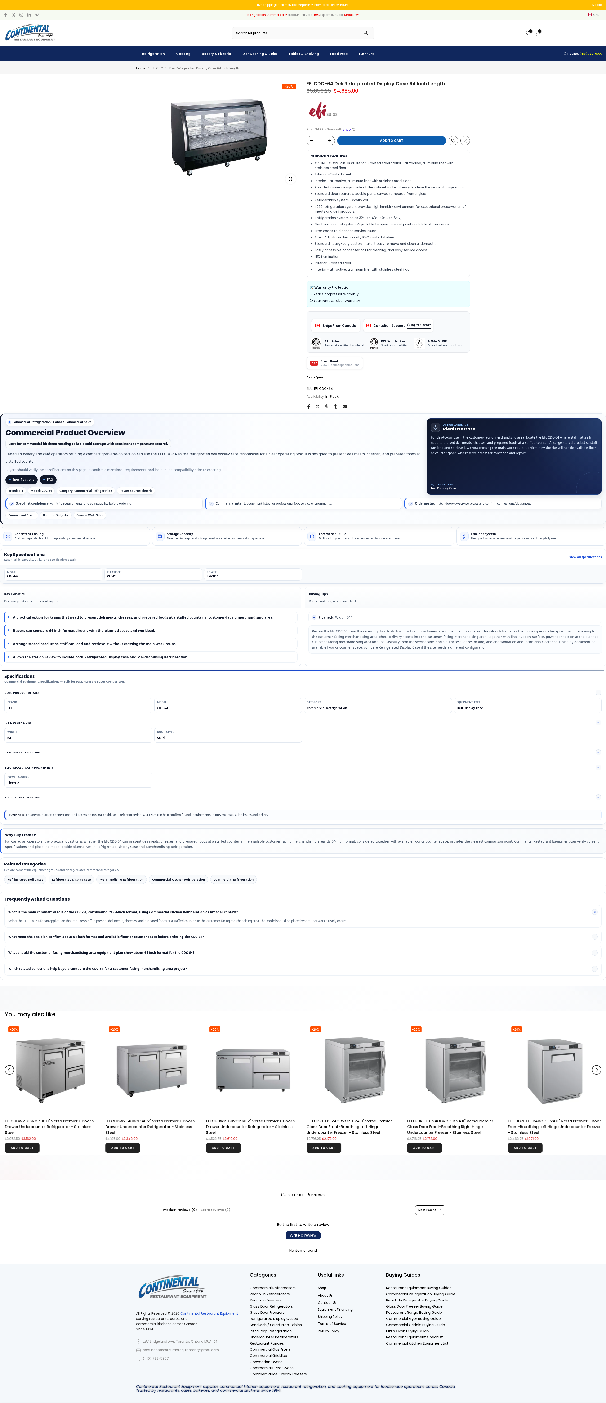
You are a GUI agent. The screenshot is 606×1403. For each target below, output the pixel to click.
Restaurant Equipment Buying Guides (418, 1287)
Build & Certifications (23, 797)
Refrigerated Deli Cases (25, 879)
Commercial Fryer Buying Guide (413, 1318)
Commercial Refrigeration (234, 879)
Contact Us (327, 1302)
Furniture (366, 53)
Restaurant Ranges (267, 1343)
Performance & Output (23, 752)
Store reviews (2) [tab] (215, 1209)
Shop (322, 1288)
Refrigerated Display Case (71, 879)
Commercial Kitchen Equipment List (417, 1343)
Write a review (303, 1235)
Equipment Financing (335, 1309)
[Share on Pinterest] (327, 406)
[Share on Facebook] (309, 406)
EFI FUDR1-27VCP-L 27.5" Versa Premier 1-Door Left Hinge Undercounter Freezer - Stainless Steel (159, 1124)
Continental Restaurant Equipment (209, 1313)
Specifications (23, 479)
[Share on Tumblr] (336, 406)
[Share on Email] (345, 406)
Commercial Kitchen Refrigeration (178, 879)
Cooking (183, 53)
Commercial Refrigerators (273, 1287)
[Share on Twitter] (318, 406)
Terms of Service (332, 1324)
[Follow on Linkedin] (29, 15)
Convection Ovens (266, 1361)
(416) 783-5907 (419, 325)
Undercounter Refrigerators (274, 1337)
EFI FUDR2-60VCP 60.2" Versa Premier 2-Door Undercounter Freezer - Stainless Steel (557, 1097)
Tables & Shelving (303, 53)
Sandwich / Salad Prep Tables (276, 1324)
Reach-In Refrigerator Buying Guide (417, 1300)
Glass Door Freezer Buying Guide (414, 1306)
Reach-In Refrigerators (270, 1293)
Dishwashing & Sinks (259, 53)
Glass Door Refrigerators (271, 1306)
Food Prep (339, 53)
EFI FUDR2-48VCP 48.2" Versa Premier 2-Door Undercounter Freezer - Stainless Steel (456, 1099)
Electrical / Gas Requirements (29, 767)
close (10, 5)
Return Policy (328, 1331)
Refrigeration (153, 53)
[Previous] (9, 1070)
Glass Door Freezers (267, 1312)
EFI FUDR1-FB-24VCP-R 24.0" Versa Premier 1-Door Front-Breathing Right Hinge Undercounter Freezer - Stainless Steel (57, 1126)
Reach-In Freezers (265, 1300)
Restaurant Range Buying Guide (414, 1312)
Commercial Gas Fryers (270, 1349)
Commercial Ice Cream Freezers (278, 1374)
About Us (325, 1295)
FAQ (50, 479)
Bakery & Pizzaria (216, 53)
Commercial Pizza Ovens (272, 1367)
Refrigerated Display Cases (274, 1318)
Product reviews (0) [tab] (180, 1209)
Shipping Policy (330, 1316)
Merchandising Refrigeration (121, 879)
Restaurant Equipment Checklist (414, 1337)
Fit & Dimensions (18, 722)
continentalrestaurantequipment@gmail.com (181, 1350)
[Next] (596, 1070)
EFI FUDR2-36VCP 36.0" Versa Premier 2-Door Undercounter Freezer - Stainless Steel (356, 1124)
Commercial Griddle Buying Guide (415, 1324)
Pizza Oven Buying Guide (407, 1330)
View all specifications (585, 557)
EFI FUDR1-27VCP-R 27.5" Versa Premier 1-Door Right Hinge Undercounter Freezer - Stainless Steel (256, 1126)
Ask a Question (318, 377)
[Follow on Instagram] (21, 15)
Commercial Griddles (268, 1355)
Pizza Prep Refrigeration (271, 1330)
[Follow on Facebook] (6, 15)
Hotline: (584, 53)
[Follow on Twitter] (13, 15)
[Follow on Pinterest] (37, 15)
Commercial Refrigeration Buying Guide (420, 1293)
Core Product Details (22, 693)
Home (141, 68)
